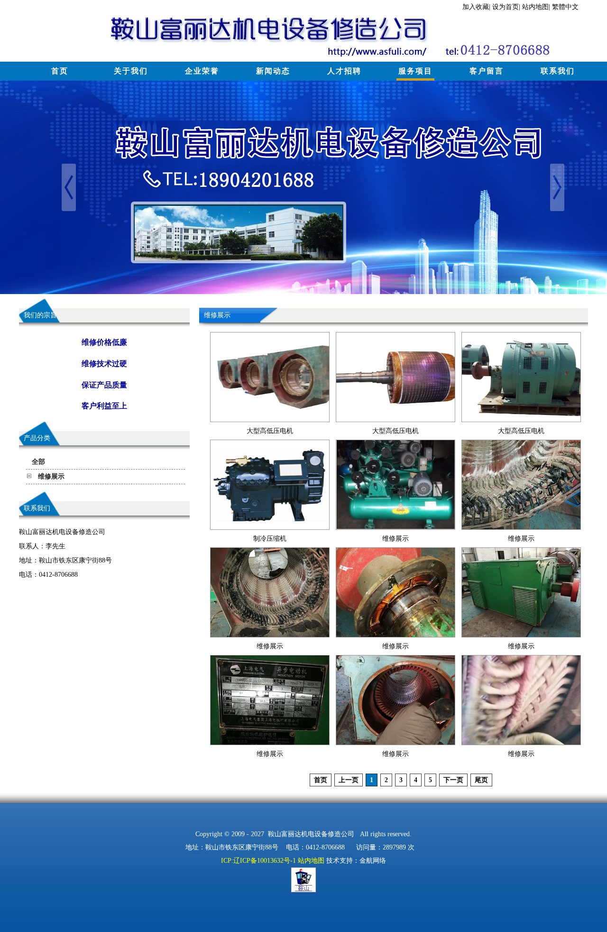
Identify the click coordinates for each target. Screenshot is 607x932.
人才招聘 (344, 71)
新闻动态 (273, 71)
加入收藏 (475, 6)
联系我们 (558, 71)
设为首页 (505, 6)
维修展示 (395, 538)
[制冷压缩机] (270, 527)
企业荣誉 (202, 71)
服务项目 (415, 71)
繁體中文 (565, 6)
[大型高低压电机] (270, 419)
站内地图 (535, 6)
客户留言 (486, 71)
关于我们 (131, 71)
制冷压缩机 (269, 538)
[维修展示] (395, 527)
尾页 (481, 780)
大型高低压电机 (270, 430)
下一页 (453, 780)
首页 (59, 71)
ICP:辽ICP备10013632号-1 (258, 860)
